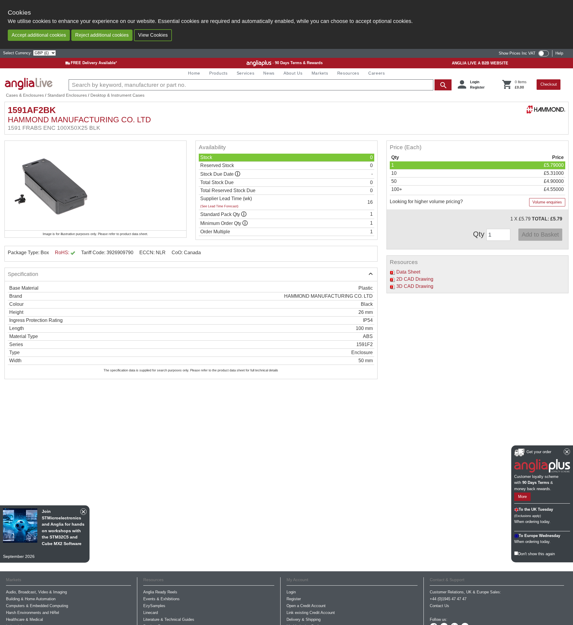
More (522, 497)
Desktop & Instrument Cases (117, 95)
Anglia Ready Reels (160, 592)
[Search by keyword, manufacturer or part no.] (259, 84)
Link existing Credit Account (310, 612)
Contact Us (439, 606)
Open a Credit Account (306, 606)
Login (474, 82)
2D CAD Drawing (414, 279)
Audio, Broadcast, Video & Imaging (36, 592)
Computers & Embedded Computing (37, 606)
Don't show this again (536, 554)
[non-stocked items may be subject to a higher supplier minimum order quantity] (244, 214)
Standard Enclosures (67, 95)
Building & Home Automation (31, 599)
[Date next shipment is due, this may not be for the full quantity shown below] (237, 174)
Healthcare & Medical (24, 619)
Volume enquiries (547, 202)
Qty (479, 234)
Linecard (150, 612)
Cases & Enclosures (25, 95)
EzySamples (154, 606)
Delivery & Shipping (303, 619)
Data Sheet (407, 271)
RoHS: (62, 252)
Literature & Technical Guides (168, 619)
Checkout (548, 84)
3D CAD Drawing (414, 286)
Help (559, 53)
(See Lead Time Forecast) (219, 206)
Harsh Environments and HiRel (32, 612)
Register (477, 87)
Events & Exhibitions (161, 599)
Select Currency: (18, 53)
